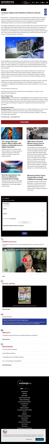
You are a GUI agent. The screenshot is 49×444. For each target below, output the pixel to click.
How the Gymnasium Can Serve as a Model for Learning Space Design (11, 177)
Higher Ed (4, 9)
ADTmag (24, 393)
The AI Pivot (24, 424)
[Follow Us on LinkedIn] (33, 2)
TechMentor (24, 420)
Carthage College (5, 97)
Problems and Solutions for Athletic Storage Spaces (15, 320)
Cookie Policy (40, 436)
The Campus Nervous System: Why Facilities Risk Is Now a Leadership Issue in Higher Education (12, 144)
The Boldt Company (6, 109)
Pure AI (24, 412)
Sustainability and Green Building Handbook (13, 357)
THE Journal (24, 426)
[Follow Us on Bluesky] (36, 2)
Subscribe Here (6, 309)
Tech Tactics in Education (24, 422)
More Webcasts (6, 339)
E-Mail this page (6, 116)
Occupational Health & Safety (24, 410)
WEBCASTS (6, 332)
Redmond (24, 414)
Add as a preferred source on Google (27, 2)
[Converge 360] (24, 383)
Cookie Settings (29, 439)
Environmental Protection (24, 401)
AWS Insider (24, 395)
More (3, 276)
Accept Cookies (39, 439)
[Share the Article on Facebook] (45, 9)
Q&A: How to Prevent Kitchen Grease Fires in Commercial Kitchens (35, 143)
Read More (37, 323)
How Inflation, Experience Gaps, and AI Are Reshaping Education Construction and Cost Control (23, 245)
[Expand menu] (47, 2)
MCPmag (24, 406)
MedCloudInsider (24, 408)
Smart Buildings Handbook (8, 353)
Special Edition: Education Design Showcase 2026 (24, 306)
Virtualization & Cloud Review (24, 428)
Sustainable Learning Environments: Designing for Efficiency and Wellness (20, 335)
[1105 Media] (24, 388)
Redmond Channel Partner (24, 416)
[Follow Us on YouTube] (42, 2)
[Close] (43, 430)
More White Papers (7, 365)
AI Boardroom (24, 391)
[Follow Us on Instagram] (40, 2)
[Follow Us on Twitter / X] (34, 2)
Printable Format (16, 116)
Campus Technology (24, 399)
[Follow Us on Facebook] (38, 2)
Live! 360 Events (24, 403)
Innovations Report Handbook (9, 349)
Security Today (24, 418)
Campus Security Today (24, 397)
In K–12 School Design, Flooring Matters (11, 361)
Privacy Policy (13, 218)
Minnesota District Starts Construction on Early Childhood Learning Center (37, 177)
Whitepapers (7, 346)
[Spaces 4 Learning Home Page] (7, 2)
